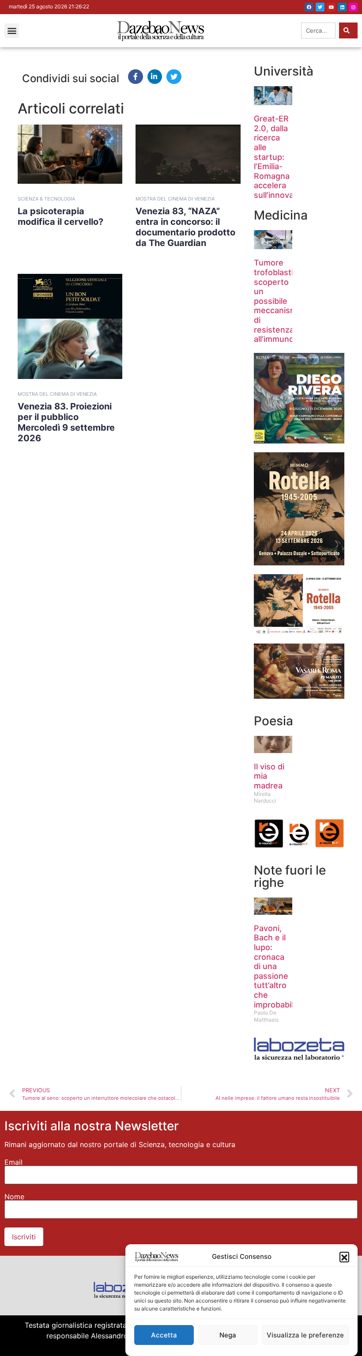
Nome (14, 1196)
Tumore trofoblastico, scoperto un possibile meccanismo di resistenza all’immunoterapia (287, 301)
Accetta (164, 1335)
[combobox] (318, 30)
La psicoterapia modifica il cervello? (60, 216)
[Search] (348, 30)
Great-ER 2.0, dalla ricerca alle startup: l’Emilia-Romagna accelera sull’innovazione (284, 157)
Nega (227, 1335)
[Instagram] (353, 7)
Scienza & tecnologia (46, 199)
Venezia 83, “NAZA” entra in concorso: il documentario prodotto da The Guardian (185, 227)
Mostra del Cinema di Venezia (175, 199)
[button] (344, 1256)
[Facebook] (309, 7)
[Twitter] (320, 7)
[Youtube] (331, 7)
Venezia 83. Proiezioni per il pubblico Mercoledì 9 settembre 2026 (66, 422)
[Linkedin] (342, 7)
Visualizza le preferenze (305, 1335)
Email (13, 1162)
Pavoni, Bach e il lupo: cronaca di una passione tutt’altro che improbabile (276, 966)
